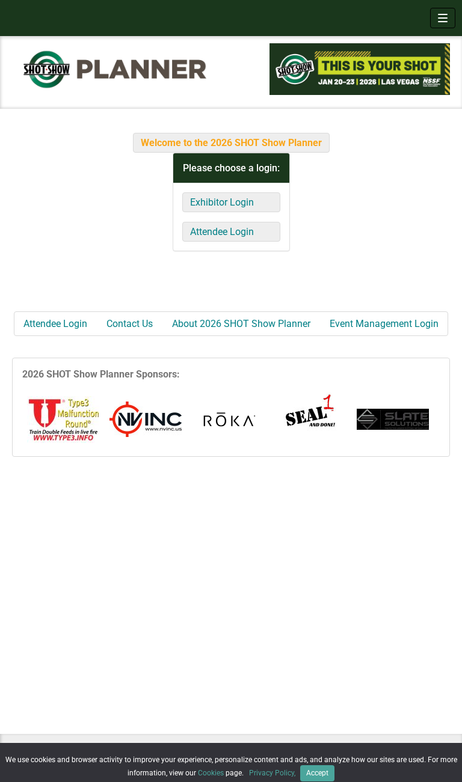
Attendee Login (222, 231)
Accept (317, 773)
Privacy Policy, (273, 773)
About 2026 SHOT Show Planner (241, 323)
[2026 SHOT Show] (115, 69)
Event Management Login (384, 323)
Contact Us (129, 323)
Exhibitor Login (222, 202)
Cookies (211, 773)
